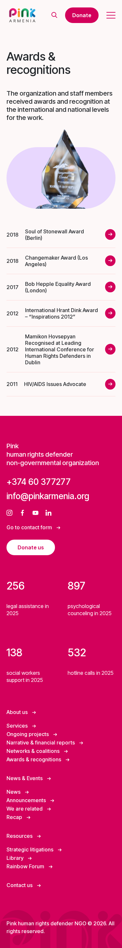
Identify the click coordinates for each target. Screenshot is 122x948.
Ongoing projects (28, 734)
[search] (54, 15)
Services (18, 725)
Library (16, 858)
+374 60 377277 (39, 482)
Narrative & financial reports (41, 742)
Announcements (27, 800)
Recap (15, 817)
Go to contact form (30, 527)
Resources (20, 836)
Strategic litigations (31, 849)
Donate (81, 15)
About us (18, 712)
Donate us (31, 547)
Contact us (20, 885)
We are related (25, 808)
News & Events (25, 778)
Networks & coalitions (34, 751)
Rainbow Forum (26, 866)
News (14, 792)
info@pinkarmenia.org (48, 496)
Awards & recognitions (34, 759)
